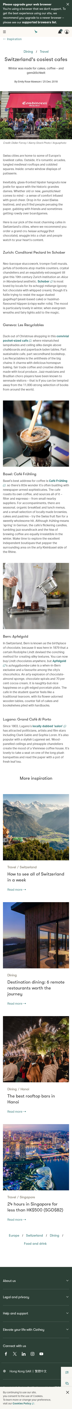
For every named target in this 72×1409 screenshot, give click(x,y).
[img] (67, 4)
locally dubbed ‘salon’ (48, 726)
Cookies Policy (22, 1403)
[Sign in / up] (67, 32)
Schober (44, 281)
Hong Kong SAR (20, 1371)
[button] (67, 1392)
